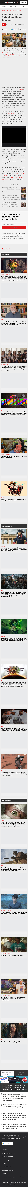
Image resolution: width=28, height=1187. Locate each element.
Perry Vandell (11, 24)
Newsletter (23, 29)
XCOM (21, 90)
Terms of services (20, 232)
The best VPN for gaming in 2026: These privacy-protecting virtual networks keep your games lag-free (15, 1087)
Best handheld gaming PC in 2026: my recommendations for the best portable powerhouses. (14, 1126)
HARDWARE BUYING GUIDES (7, 1073)
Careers (4, 1173)
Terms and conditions (7, 1156)
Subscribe (23, 2)
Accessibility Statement (8, 1170)
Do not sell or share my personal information (13, 1177)
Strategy (9, 10)
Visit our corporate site (14, 1138)
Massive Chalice (17, 10)
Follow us (15, 29)
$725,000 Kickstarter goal (13, 55)
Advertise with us (6, 1166)
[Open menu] (3, 2)
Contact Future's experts (8, 1153)
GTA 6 (22, 6)
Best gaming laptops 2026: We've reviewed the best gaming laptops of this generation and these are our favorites (14, 1097)
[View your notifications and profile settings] (14, 2)
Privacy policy (5, 1160)
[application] (14, 135)
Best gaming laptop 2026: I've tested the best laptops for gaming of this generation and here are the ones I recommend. (14, 1116)
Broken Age (11, 113)
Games (3, 10)
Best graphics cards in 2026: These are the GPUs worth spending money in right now (15, 1107)
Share (5, 29)
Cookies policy (5, 1163)
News (3, 24)
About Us (4, 1149)
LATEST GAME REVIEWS (20, 1073)
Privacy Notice (22, 233)
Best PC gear (12, 6)
